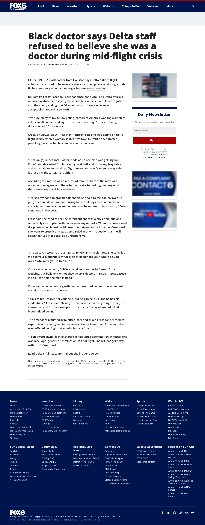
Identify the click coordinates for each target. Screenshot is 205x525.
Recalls (76, 412)
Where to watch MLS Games (178, 494)
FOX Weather (48, 420)
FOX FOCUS (142, 458)
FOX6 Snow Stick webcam (54, 430)
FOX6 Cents (79, 409)
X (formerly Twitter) (19, 472)
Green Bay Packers (146, 409)
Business (77, 420)
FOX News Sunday (177, 434)
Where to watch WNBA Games (179, 488)
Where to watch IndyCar (179, 470)
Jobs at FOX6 (111, 465)
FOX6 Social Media (22, 446)
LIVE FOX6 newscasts (178, 409)
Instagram (15, 458)
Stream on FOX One (181, 446)
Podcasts (14, 420)
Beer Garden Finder (51, 454)
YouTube (14, 451)
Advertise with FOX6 (146, 454)
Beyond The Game (146, 412)
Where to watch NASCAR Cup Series (180, 466)
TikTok (13, 461)
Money (77, 401)
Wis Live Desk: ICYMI (178, 412)
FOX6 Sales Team (145, 451)
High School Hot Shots (147, 420)
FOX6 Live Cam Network (54, 412)
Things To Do (48, 451)
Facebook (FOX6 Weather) (23, 476)
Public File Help (112, 472)
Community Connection (53, 469)
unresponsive (96, 88)
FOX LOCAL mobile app (21, 430)
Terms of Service (156, 157)
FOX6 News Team (114, 461)
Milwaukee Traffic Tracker (117, 430)
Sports (141, 401)
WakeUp (110, 401)
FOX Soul (172, 430)
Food (107, 423)
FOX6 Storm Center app (53, 409)
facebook (162, 512)
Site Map (14, 438)
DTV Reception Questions (117, 483)
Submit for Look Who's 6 (117, 405)
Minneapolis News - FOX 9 (86, 458)
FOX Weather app (50, 416)
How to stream (175, 405)
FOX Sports (173, 427)
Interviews (110, 420)
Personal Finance (81, 416)
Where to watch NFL (178, 451)
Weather (47, 401)
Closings (46, 423)
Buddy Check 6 (49, 461)
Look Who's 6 (111, 409)
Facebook (15, 454)
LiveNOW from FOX (177, 420)
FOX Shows (173, 438)
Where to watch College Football (179, 456)
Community (49, 446)
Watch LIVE (175, 401)
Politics (13, 423)
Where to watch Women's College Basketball (180, 482)
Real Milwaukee (112, 412)
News (14, 401)
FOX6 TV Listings (176, 416)
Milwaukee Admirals (146, 416)
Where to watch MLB (178, 460)
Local (12, 405)
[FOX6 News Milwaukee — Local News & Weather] (20, 6)
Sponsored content (146, 461)
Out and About (112, 416)
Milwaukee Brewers (146, 405)
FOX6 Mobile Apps (114, 458)
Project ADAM (49, 465)
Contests (109, 451)
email (192, 512)
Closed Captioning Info (116, 479)
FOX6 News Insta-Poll (20, 427)
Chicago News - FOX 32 (84, 454)
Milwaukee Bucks (145, 423)
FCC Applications (113, 476)
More (169, 6)
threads (180, 512)
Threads (14, 465)
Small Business (80, 423)
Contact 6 (78, 405)
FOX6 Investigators (19, 412)
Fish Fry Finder (49, 458)
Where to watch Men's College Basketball (179, 476)
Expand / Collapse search (193, 6)
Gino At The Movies (114, 427)
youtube (186, 512)
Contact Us (112, 446)
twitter (168, 512)
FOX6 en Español (18, 434)
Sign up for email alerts (116, 454)
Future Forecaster (50, 427)
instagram (174, 512)
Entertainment (17, 416)
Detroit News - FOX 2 (83, 461)
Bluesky (14, 469)
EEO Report (110, 469)
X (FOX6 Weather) (18, 479)
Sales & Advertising (150, 446)
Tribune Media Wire (36, 64)
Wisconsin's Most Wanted (22, 409)
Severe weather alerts (52, 405)
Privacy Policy (158, 154)
